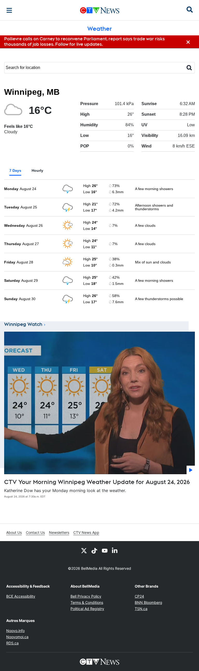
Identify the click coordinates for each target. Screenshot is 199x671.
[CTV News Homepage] (99, 10)
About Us (14, 532)
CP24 (139, 596)
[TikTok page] (94, 550)
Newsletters (59, 532)
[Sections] (9, 10)
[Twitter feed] (84, 550)
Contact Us (35, 532)
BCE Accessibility (20, 596)
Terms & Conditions (86, 602)
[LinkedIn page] (115, 550)
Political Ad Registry (87, 608)
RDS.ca (12, 643)
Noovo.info (15, 630)
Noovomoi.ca (17, 637)
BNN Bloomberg (148, 602)
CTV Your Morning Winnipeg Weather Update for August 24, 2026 (97, 482)
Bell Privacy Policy (85, 596)
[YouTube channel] (105, 550)
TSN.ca (141, 608)
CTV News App (86, 532)
